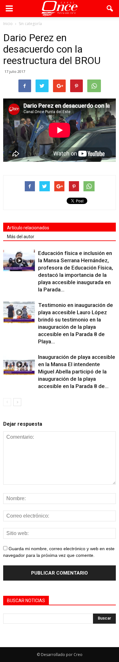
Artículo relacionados (28, 227)
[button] (110, 8)
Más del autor (20, 236)
